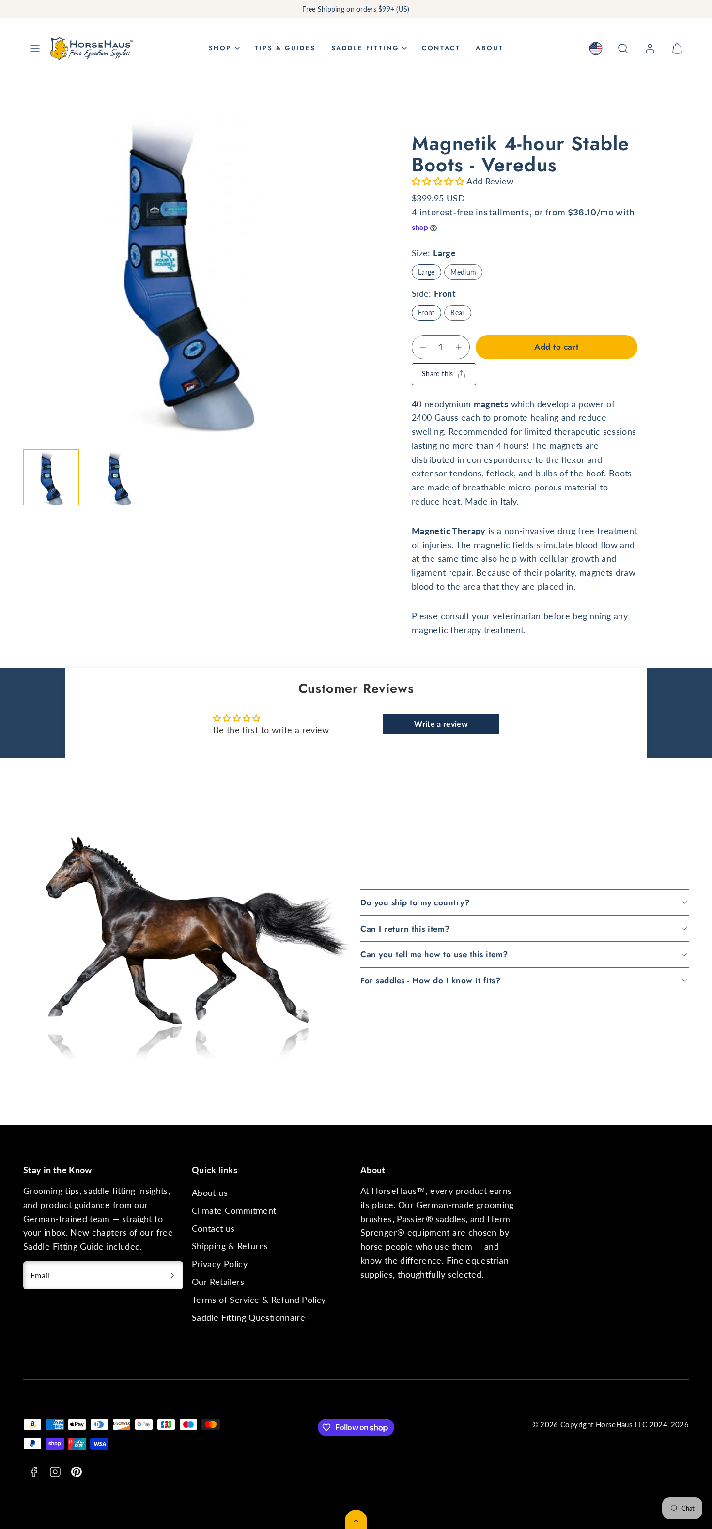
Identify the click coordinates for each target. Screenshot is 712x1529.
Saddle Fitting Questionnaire (248, 1317)
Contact (441, 48)
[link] (595, 48)
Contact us (213, 1228)
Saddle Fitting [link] (365, 48)
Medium (463, 272)
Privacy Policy (220, 1263)
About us (210, 1192)
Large (426, 272)
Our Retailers (218, 1281)
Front (426, 312)
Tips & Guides (285, 48)
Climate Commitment (234, 1210)
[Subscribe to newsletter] (172, 1275)
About (489, 48)
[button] (34, 48)
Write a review (441, 723)
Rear (457, 312)
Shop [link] (220, 48)
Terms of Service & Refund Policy (259, 1299)
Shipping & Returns (230, 1245)
